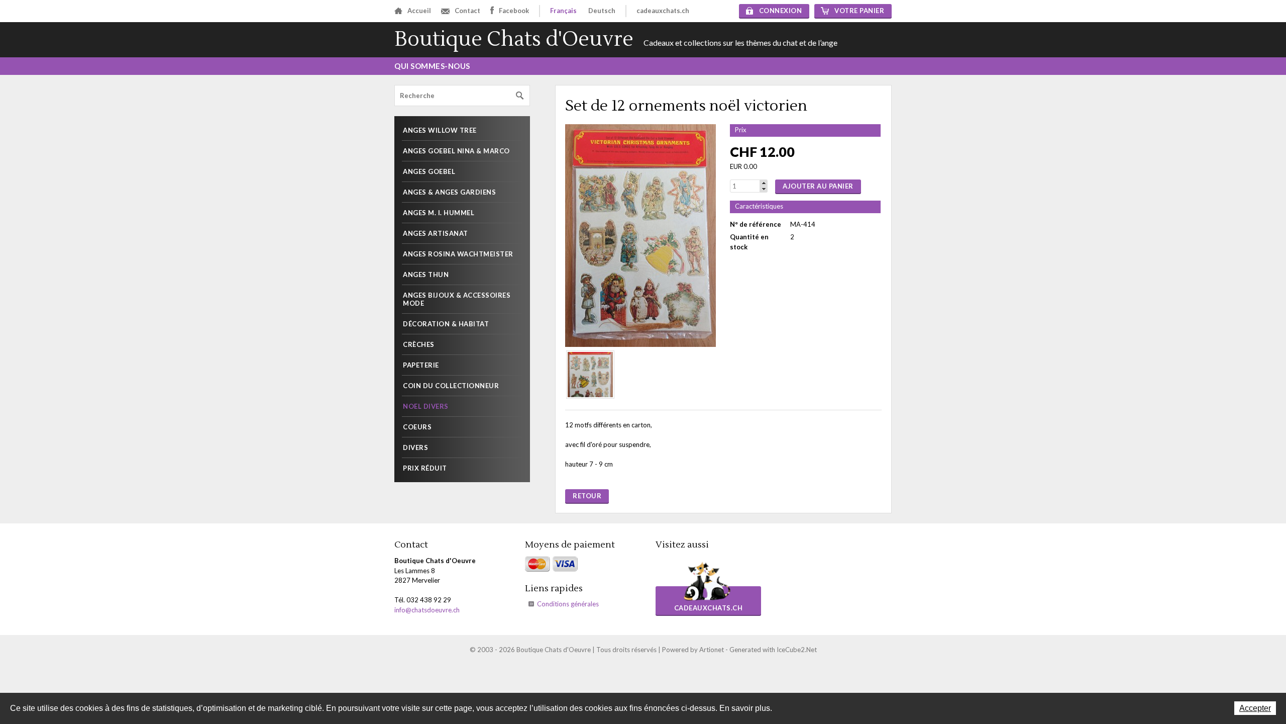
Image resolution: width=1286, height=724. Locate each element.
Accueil (419, 11)
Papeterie (421, 365)
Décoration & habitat (446, 324)
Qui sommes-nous (432, 65)
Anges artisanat (435, 233)
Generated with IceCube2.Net (773, 650)
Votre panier (859, 11)
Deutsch (601, 11)
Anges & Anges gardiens (449, 192)
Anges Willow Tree (440, 130)
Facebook (514, 11)
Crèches (419, 344)
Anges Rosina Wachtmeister (458, 254)
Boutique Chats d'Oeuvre (513, 39)
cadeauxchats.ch (662, 11)
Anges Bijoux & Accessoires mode (456, 299)
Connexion (780, 11)
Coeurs (417, 427)
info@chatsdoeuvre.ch (427, 610)
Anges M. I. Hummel (438, 213)
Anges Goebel (429, 171)
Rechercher (520, 96)
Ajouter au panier (818, 186)
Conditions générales (568, 604)
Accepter (1255, 708)
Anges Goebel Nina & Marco (456, 151)
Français (563, 11)
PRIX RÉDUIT (425, 468)
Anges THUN (426, 274)
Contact (467, 11)
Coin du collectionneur (451, 386)
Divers (415, 447)
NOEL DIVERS (426, 406)
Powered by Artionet (693, 650)
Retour (587, 496)
